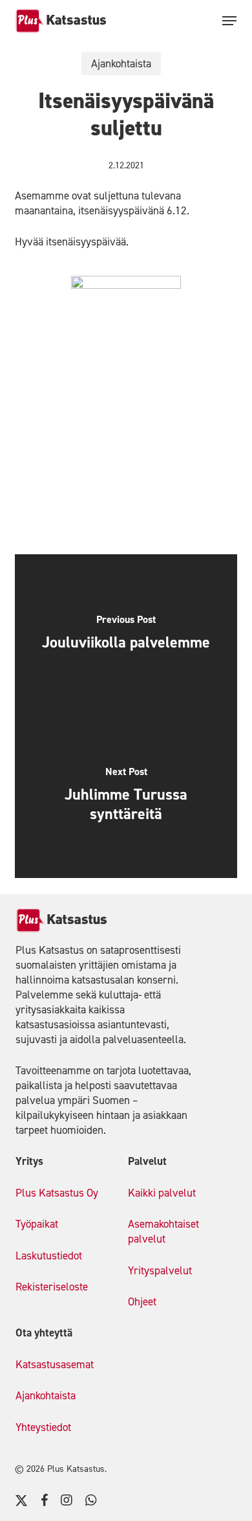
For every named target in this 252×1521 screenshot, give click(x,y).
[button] (229, 20)
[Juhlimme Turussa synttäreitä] (125, 797)
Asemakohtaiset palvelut (163, 1231)
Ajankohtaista (121, 63)
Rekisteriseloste (52, 1286)
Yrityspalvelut (160, 1270)
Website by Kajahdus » (152, 1469)
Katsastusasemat (55, 1364)
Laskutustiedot (49, 1255)
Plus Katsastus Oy (57, 1193)
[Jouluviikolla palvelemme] (125, 635)
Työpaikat (37, 1224)
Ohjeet (142, 1301)
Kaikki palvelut (162, 1193)
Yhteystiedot (43, 1427)
